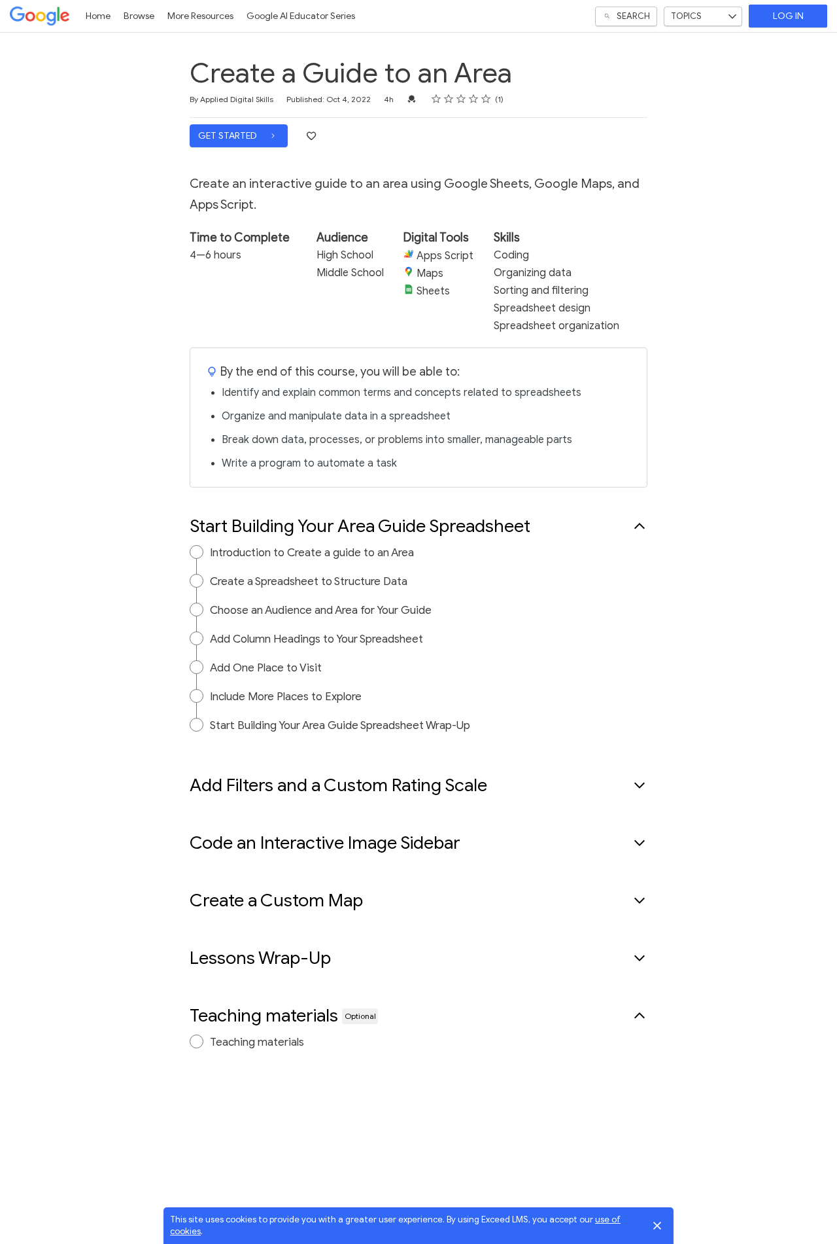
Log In (788, 16)
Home (98, 16)
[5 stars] (486, 99)
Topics (686, 16)
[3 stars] (461, 99)
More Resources (200, 16)
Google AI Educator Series (301, 16)
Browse (139, 16)
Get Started (228, 135)
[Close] (657, 1225)
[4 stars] (474, 99)
